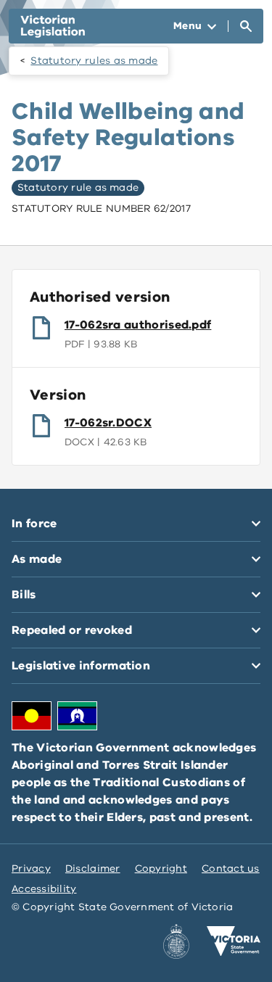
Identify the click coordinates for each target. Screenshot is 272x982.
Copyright (161, 868)
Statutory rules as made (93, 60)
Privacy (31, 868)
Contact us (231, 868)
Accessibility (44, 889)
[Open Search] (245, 26)
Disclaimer (92, 868)
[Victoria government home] (233, 941)
